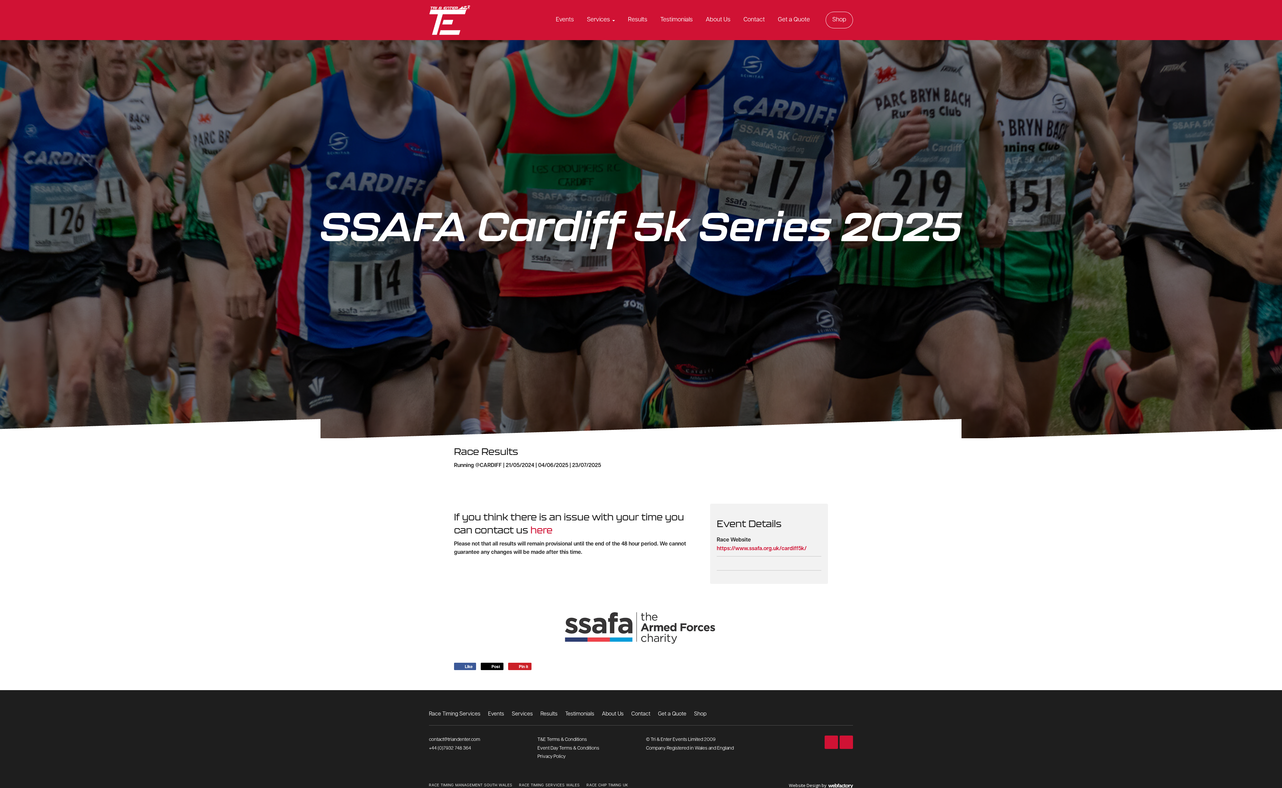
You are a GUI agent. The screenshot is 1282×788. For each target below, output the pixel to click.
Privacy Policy (552, 756)
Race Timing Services (454, 714)
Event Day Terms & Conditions (568, 748)
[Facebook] (831, 742)
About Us (718, 20)
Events (565, 20)
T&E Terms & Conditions (562, 739)
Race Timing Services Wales (549, 785)
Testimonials (676, 20)
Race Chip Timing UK (607, 785)
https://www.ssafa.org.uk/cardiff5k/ (762, 548)
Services (598, 20)
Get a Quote (794, 20)
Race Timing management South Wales (470, 785)
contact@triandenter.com (454, 739)
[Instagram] (846, 742)
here (541, 529)
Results (637, 20)
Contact (754, 20)
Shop (839, 20)
